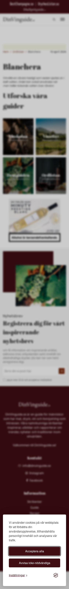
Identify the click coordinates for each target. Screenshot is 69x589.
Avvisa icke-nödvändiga (34, 563)
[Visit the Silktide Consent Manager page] (55, 575)
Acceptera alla (34, 551)
